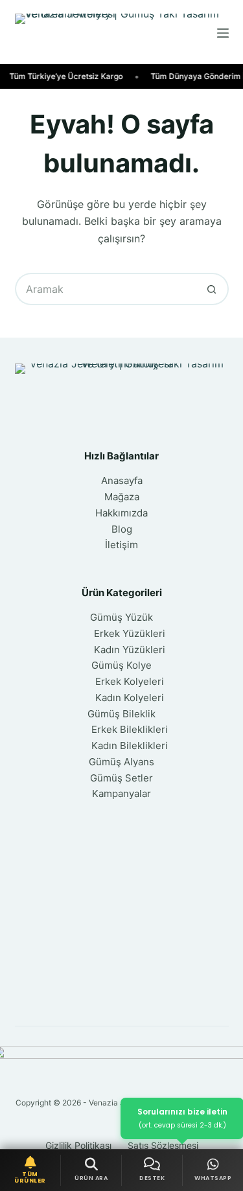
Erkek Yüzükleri (129, 633)
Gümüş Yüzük (121, 617)
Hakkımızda (121, 513)
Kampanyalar (121, 793)
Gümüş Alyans (121, 762)
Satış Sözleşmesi (163, 1145)
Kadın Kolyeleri (129, 697)
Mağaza (121, 497)
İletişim (121, 544)
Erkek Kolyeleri (129, 681)
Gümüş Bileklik (121, 714)
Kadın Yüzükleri (129, 649)
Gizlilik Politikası (78, 1145)
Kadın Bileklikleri (129, 745)
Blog (121, 529)
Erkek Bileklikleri (129, 729)
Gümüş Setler (121, 778)
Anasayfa (122, 480)
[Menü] (223, 33)
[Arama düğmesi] (212, 289)
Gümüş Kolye (121, 665)
